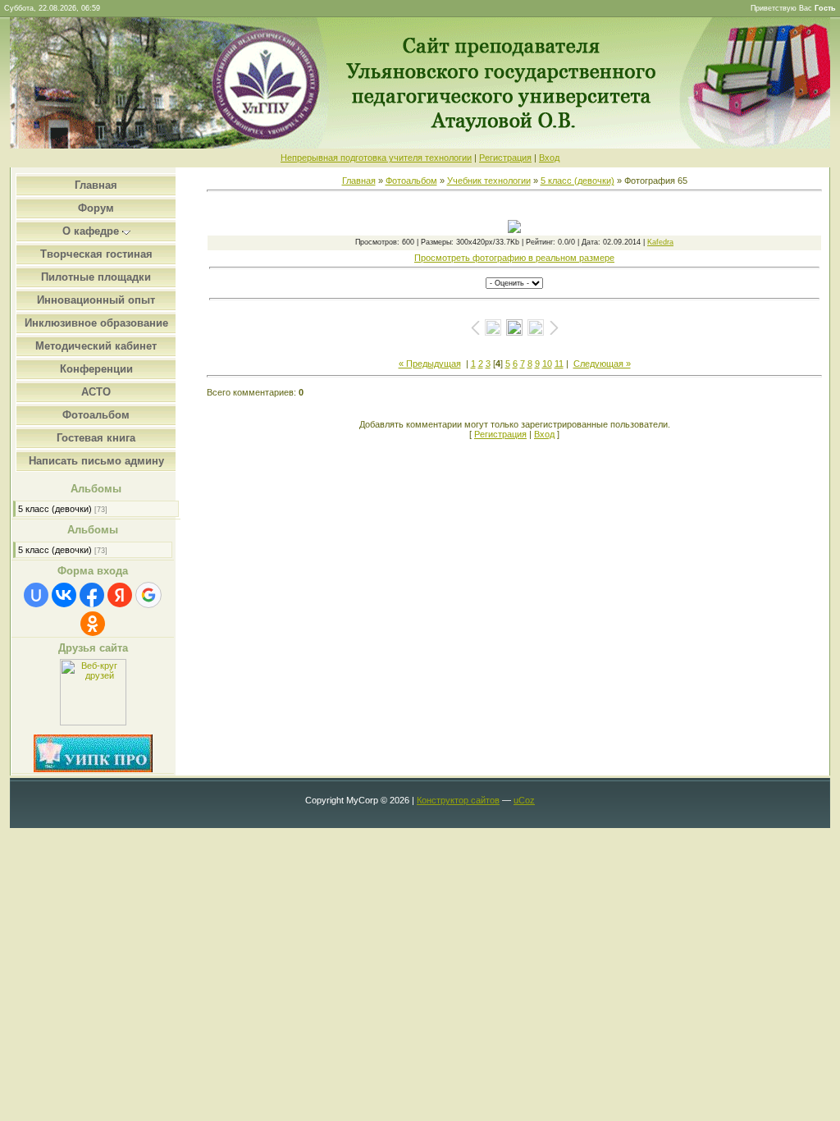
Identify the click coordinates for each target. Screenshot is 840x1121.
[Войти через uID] (36, 595)
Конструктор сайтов (458, 800)
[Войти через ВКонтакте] (64, 595)
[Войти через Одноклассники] (92, 623)
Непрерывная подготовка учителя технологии (376, 157)
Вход (549, 157)
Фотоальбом (411, 180)
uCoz (524, 800)
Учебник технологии (489, 180)
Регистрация (505, 157)
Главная (359, 180)
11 (559, 363)
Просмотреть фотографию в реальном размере (514, 258)
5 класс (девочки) (55, 509)
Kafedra (660, 242)
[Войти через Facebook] (92, 595)
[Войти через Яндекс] (119, 595)
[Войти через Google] (148, 595)
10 (547, 363)
